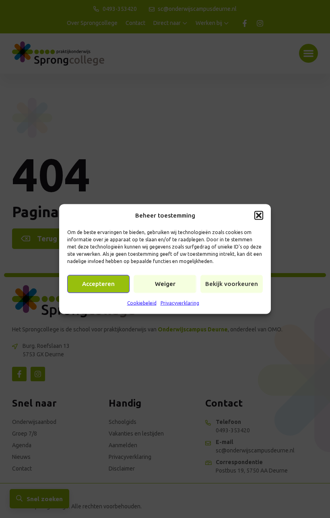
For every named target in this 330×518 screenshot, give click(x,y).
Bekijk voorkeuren (231, 283)
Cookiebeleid (142, 302)
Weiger (165, 283)
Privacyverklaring (180, 302)
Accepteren (98, 283)
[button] (259, 215)
